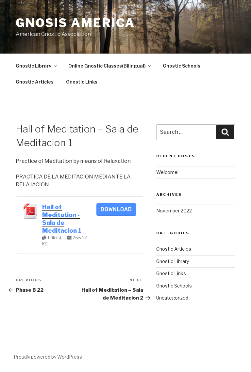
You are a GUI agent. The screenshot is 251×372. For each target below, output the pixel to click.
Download (116, 209)
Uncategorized (172, 298)
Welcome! (167, 172)
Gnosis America (75, 23)
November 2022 (174, 210)
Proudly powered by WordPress (48, 357)
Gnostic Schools (181, 66)
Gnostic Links (81, 82)
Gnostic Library (33, 66)
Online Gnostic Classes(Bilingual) (107, 66)
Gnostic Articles (35, 82)
